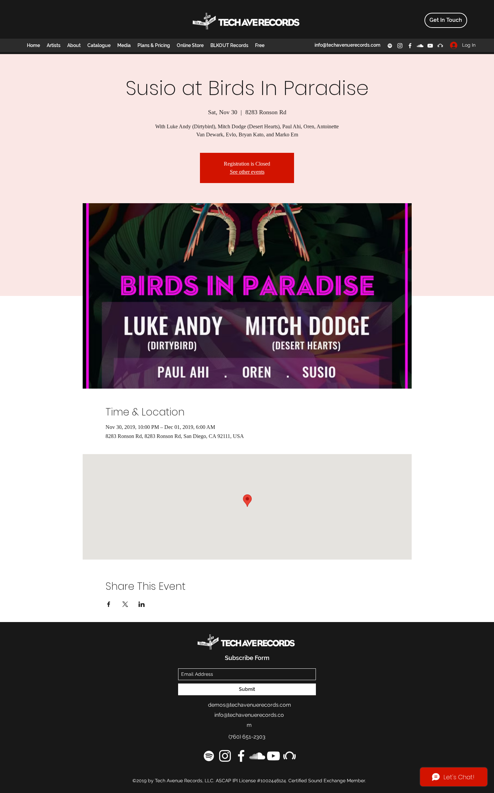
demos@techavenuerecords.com (249, 705)
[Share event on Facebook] (109, 604)
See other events (247, 172)
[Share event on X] (125, 604)
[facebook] (410, 45)
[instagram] (400, 45)
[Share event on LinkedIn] (141, 604)
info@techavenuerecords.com (347, 45)
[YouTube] (430, 45)
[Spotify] (389, 45)
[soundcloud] (420, 45)
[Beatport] (440, 45)
